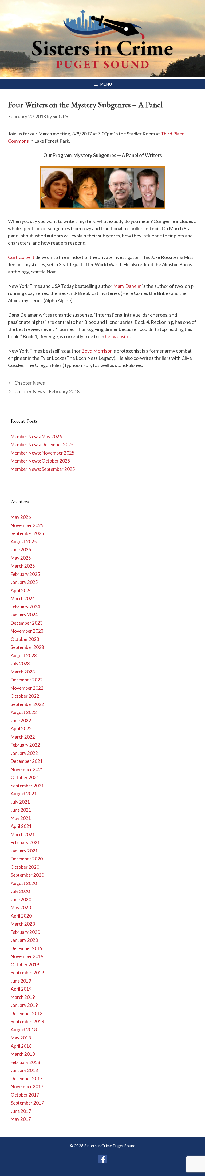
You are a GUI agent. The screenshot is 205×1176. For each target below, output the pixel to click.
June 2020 (21, 899)
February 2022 (25, 745)
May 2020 (21, 907)
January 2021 (24, 851)
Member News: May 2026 (36, 436)
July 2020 (20, 891)
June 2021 (21, 810)
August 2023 (24, 655)
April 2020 (21, 916)
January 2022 (24, 753)
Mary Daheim (127, 286)
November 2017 (27, 1086)
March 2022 (23, 737)
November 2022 (27, 688)
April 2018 (21, 1046)
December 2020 (27, 859)
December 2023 (27, 623)
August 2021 (24, 793)
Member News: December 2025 (42, 444)
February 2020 (25, 932)
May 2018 (21, 1038)
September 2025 (27, 533)
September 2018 (27, 1021)
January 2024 (24, 614)
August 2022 (24, 712)
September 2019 (27, 972)
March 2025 (23, 566)
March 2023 (23, 672)
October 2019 (25, 964)
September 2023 (27, 647)
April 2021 (21, 826)
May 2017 (21, 1119)
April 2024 (21, 590)
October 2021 (25, 777)
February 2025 (25, 574)
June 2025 (21, 549)
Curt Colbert (21, 257)
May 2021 (21, 818)
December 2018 (27, 1013)
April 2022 (21, 728)
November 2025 (27, 525)
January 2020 (24, 940)
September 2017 (27, 1103)
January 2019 (24, 1005)
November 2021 (27, 769)
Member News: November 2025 (42, 453)
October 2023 (25, 639)
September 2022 (27, 704)
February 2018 (25, 1062)
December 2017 (27, 1078)
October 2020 (25, 867)
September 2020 (27, 875)
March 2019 (23, 997)
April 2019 (21, 989)
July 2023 (20, 663)
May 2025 (21, 558)
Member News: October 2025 (40, 461)
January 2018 (24, 1070)
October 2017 (25, 1095)
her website (117, 336)
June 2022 (21, 720)
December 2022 (27, 680)
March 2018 (23, 1054)
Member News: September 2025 (43, 469)
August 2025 (24, 541)
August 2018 (24, 1030)
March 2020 (23, 924)
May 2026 (21, 517)
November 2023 (27, 631)
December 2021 (27, 761)
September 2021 (27, 785)
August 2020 (24, 883)
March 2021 (23, 834)
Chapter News (29, 383)
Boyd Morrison (96, 351)
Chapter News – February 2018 (47, 391)
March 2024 (23, 598)
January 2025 (24, 582)
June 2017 (21, 1111)
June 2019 (21, 981)
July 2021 (20, 802)
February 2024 (25, 606)
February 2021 (25, 842)
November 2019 (27, 956)
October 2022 (25, 696)
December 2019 (27, 948)
